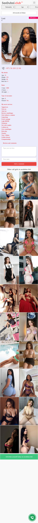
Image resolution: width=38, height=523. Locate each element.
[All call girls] (12, 2)
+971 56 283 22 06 (13, 75)
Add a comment (19, 171)
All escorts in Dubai (19, 13)
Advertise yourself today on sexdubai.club (19, 464)
